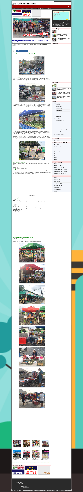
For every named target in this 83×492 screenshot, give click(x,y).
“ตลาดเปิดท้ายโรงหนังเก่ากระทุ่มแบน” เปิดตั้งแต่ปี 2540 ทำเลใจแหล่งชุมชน (63, 93)
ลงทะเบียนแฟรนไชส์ (22, 485)
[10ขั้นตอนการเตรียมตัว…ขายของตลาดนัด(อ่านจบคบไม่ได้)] (54, 32)
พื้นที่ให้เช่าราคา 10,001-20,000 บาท (60, 169)
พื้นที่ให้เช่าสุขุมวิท (57, 155)
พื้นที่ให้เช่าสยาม (57, 159)
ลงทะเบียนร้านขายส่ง (28, 489)
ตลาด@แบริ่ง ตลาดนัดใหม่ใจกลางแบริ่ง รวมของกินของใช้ (63, 97)
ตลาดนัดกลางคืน (59, 110)
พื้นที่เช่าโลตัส (56, 144)
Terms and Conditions (57, 490)
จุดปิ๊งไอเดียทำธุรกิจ (57, 187)
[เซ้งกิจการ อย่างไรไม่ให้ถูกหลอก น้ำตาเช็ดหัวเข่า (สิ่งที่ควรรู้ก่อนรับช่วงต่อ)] (61, 19)
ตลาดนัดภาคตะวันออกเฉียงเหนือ (61, 129)
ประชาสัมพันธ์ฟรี (48, 8)
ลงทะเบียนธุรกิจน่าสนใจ (26, 487)
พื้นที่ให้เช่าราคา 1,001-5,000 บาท (60, 167)
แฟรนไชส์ (22, 8)
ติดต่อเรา (55, 191)
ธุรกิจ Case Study (19, 482)
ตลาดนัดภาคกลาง (59, 124)
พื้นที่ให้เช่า (27, 8)
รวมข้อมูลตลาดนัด (57, 179)
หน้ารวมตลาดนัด (57, 103)
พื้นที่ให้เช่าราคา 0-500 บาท (59, 163)
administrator (25, 44)
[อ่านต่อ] (63, 25)
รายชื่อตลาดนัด (17, 481)
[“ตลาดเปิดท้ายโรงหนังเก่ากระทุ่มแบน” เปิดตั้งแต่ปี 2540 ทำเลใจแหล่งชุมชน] (54, 94)
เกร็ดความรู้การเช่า (57, 189)
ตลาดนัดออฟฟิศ (58, 116)
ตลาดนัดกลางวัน (59, 106)
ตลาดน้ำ (55, 112)
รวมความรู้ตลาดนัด (56, 28)
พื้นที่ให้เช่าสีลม (56, 157)
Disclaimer (63, 490)
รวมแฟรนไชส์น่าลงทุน (58, 183)
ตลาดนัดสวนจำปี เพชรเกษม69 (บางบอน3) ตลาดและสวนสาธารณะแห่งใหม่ (63, 85)
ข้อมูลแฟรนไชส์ (15, 479)
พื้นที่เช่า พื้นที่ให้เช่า (57, 181)
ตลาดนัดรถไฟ (56, 148)
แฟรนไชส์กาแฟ (56, 140)
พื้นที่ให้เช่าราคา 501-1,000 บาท (59, 165)
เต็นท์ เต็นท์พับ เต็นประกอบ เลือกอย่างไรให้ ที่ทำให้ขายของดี (62, 35)
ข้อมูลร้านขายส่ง (21, 483)
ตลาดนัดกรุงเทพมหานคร (60, 120)
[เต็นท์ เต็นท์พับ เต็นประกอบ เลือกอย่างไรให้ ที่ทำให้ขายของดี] (54, 36)
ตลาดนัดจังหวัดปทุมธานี (36, 44)
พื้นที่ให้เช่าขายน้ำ (57, 152)
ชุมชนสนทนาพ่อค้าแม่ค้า (58, 185)
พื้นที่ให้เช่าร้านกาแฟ (57, 146)
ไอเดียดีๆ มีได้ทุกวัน (34, 8)
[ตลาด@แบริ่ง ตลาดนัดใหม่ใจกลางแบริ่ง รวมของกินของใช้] (54, 99)
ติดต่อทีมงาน (14, 490)
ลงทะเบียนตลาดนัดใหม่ (24, 486)
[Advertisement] (32, 185)
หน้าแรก (13, 8)
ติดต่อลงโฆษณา (19, 490)
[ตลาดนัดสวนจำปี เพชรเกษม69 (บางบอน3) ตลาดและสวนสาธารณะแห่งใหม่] (54, 86)
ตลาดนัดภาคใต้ (58, 131)
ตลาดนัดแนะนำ (55, 82)
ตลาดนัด (18, 8)
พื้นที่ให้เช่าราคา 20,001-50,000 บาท (60, 171)
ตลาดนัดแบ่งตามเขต (59, 135)
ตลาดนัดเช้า (58, 104)
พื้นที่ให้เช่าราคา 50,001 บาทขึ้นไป (60, 173)
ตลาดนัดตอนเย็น (44, 44)
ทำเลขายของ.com (34, 490)
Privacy (46, 490)
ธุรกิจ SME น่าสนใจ (41, 8)
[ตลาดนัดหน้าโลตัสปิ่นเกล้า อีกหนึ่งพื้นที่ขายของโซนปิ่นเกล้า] (54, 90)
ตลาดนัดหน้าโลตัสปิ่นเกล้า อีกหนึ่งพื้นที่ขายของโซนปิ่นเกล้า (64, 89)
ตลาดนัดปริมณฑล (59, 122)
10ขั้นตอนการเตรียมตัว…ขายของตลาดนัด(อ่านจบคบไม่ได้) (63, 31)
